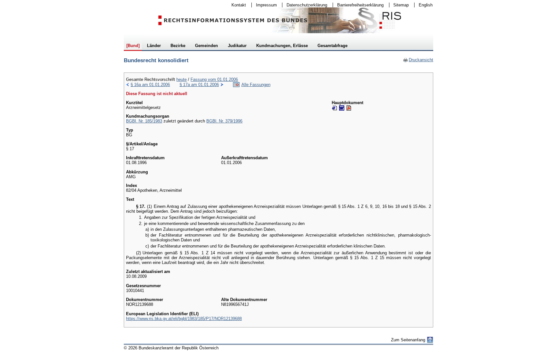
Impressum (264, 5)
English (426, 5)
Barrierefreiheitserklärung (358, 5)
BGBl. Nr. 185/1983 (144, 121)
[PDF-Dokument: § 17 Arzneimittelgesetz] (349, 108)
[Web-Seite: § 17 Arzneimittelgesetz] (334, 108)
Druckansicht (418, 59)
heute (181, 79)
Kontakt (236, 5)
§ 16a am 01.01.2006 (150, 84)
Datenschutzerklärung (304, 5)
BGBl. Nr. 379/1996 (224, 121)
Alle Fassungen (255, 84)
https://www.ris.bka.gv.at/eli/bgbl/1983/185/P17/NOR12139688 (184, 318)
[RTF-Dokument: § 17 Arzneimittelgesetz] (342, 108)
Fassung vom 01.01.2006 (214, 79)
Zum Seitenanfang (408, 339)
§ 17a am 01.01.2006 (199, 84)
